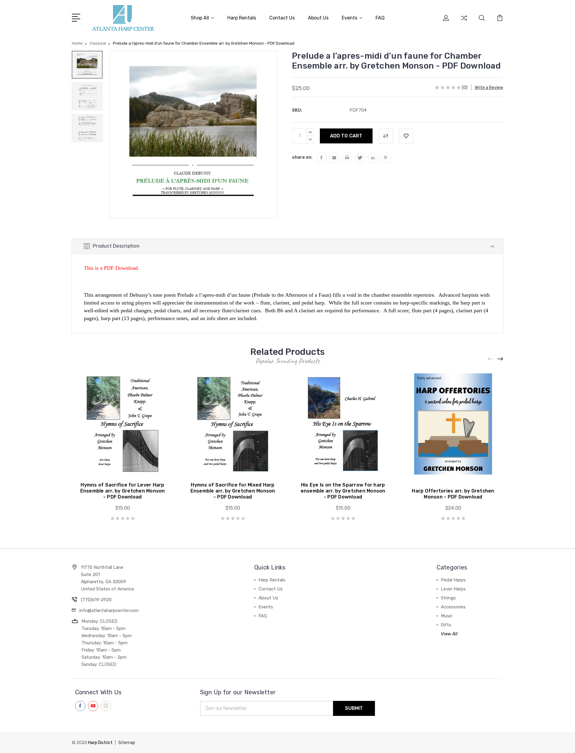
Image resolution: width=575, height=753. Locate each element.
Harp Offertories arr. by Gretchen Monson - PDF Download (453, 494)
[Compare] (464, 21)
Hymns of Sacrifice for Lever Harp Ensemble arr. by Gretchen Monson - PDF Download (122, 491)
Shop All (200, 18)
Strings (448, 598)
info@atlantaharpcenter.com (109, 610)
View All (449, 634)
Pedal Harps (453, 580)
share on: (302, 157)
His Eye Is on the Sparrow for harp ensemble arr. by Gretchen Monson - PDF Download (343, 491)
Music (447, 616)
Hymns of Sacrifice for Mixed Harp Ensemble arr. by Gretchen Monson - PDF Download (232, 491)
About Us (318, 18)
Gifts (446, 625)
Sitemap (126, 742)
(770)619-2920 (96, 599)
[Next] (500, 359)
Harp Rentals (241, 18)
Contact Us (282, 18)
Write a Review (489, 87)
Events (349, 18)
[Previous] (491, 359)
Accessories (453, 607)
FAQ (380, 18)
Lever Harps (453, 589)
